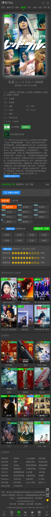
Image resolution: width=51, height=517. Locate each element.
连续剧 (23, 7)
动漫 (35, 7)
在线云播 (5, 201)
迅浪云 (41, 217)
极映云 (9, 222)
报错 (47, 184)
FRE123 (4, 472)
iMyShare (5, 479)
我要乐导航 (30, 462)
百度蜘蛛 (21, 504)
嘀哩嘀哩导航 (19, 472)
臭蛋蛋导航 (43, 462)
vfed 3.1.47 (40, 508)
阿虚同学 (4, 458)
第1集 (7, 235)
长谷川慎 (20, 92)
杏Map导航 (5, 486)
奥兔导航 (4, 462)
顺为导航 (4, 482)
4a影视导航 (30, 476)
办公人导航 (30, 482)
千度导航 (42, 469)
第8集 (44, 240)
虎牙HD (25, 212)
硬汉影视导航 (19, 476)
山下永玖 (29, 92)
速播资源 (41, 212)
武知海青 (37, 92)
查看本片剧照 (13, 193)
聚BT (16, 462)
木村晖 (11, 102)
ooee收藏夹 (30, 458)
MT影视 (25, 207)
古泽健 (11, 99)
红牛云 (9, 217)
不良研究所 (18, 486)
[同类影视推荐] (47, 501)
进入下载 (29, 184)
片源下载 (14, 201)
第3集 (31, 235)
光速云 (25, 217)
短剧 (40, 7)
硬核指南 (17, 469)
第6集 (19, 240)
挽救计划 (10, 7)
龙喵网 (41, 476)
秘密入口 (42, 482)
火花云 (9, 212)
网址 (45, 7)
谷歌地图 (29, 504)
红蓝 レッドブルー (21, 82)
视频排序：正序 (42, 229)
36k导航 (29, 472)
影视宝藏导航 (31, 465)
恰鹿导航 (42, 458)
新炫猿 (16, 465)
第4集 (44, 235)
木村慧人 (12, 92)
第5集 (7, 240)
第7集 (31, 240)
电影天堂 (9, 207)
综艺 (29, 7)
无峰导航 (4, 469)
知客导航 (29, 479)
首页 (3, 7)
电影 (17, 7)
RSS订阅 (12, 504)
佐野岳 (9, 95)
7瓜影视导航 (31, 469)
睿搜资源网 (43, 465)
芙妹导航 (17, 479)
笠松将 (16, 95)
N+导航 (41, 479)
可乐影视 (4, 465)
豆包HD (42, 207)
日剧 (10, 106)
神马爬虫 (38, 504)
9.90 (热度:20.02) (17, 134)
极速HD (25, 222)
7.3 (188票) (15, 127)
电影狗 (16, 458)
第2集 (19, 235)
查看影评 (25, 127)
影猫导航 (4, 476)
